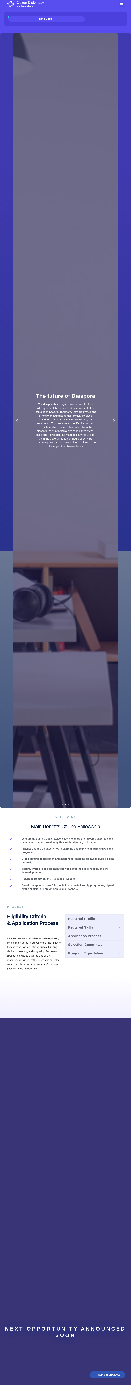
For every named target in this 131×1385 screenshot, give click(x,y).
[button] (121, 4)
